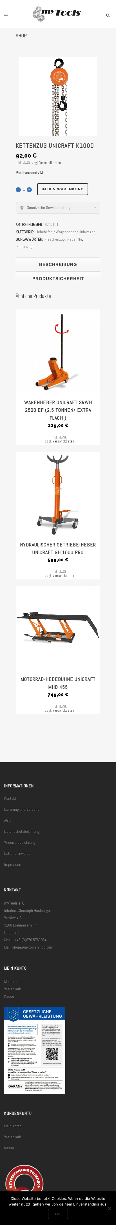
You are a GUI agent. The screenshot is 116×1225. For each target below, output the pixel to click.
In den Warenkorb (63, 189)
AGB (7, 820)
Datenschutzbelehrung (22, 831)
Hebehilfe (74, 239)
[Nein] (109, 1208)
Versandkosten (50, 163)
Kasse (9, 996)
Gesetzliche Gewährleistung (48, 207)
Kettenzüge (25, 246)
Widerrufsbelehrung (19, 842)
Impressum (13, 864)
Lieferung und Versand (21, 809)
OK (58, 1214)
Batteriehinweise (17, 853)
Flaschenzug (55, 239)
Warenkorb (12, 988)
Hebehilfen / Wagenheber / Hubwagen (65, 231)
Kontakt (10, 798)
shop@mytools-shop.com (32, 947)
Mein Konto (12, 981)
